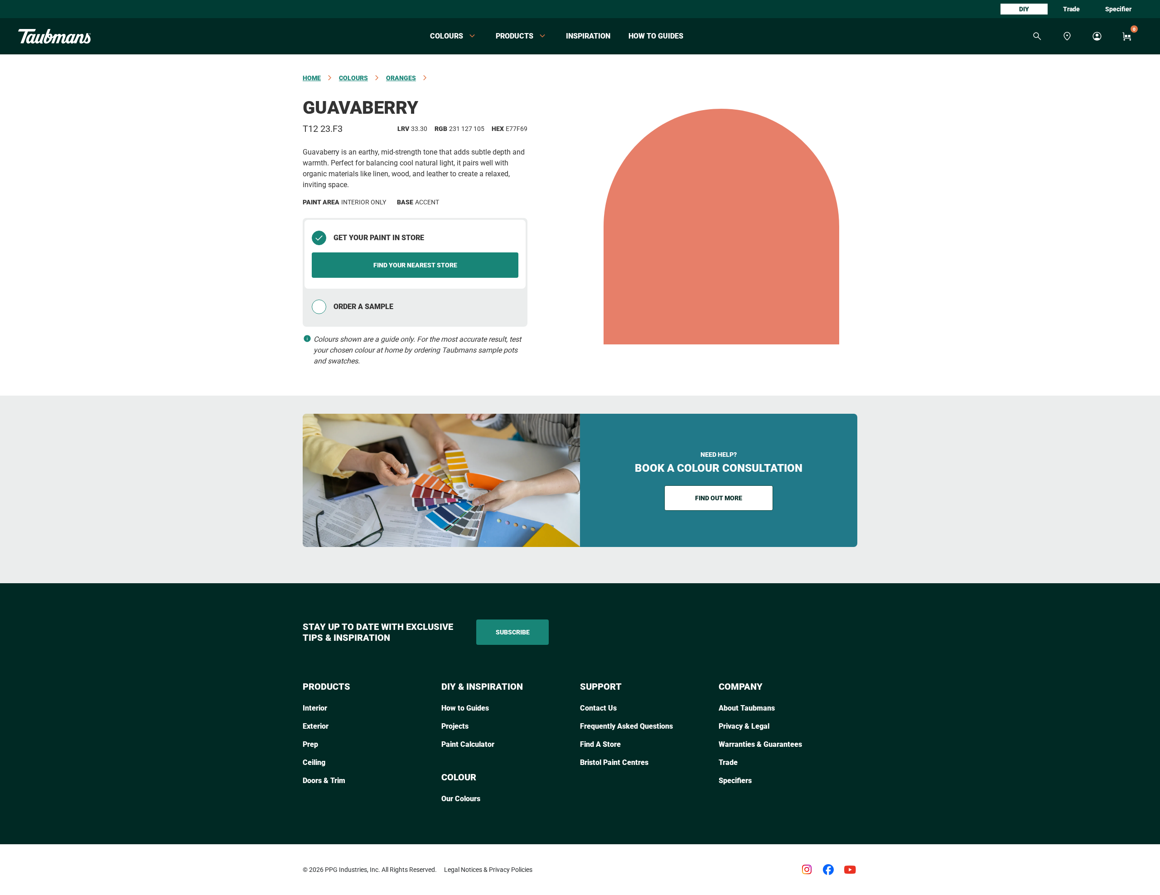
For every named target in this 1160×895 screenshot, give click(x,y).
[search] (1037, 36)
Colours (353, 78)
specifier (1118, 9)
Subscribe (513, 632)
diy (1024, 9)
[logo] (54, 36)
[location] (1067, 36)
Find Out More (718, 498)
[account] (1097, 36)
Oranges (401, 78)
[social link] (806, 869)
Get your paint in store (379, 237)
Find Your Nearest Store (415, 265)
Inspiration (588, 36)
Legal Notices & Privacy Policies (488, 869)
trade (1071, 9)
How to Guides (655, 36)
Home (312, 78)
